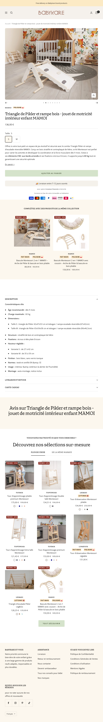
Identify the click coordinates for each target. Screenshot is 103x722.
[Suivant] (97, 103)
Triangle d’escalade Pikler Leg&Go (19, 605)
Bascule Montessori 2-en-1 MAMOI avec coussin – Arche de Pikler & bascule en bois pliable (71, 263)
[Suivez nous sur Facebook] (8, 703)
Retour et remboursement (49, 659)
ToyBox (19, 493)
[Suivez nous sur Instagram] (15, 703)
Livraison (42, 654)
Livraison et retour (15, 380)
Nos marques (43, 678)
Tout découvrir (51, 623)
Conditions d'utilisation (80, 663)
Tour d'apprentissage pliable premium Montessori (19, 497)
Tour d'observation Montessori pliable (83, 500)
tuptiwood (51, 493)
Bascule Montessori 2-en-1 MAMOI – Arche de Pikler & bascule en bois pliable (32, 261)
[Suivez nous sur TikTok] (29, 703)
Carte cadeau (12, 387)
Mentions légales (77, 668)
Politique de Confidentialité (82, 654)
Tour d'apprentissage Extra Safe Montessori (19, 551)
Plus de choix (38, 452)
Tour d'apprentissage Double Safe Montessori (51, 497)
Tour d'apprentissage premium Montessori (51, 551)
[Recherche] (11, 13)
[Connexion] (91, 13)
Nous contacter (44, 663)
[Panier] (96, 13)
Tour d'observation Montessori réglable (83, 554)
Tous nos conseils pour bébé (50, 673)
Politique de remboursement (82, 673)
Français (10, 714)
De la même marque (62, 452)
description (11, 299)
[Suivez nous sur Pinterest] (22, 703)
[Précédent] (6, 103)
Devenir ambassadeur (47, 668)
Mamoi (8, 108)
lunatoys (83, 547)
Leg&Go (83, 493)
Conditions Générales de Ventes (84, 659)
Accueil (7, 23)
